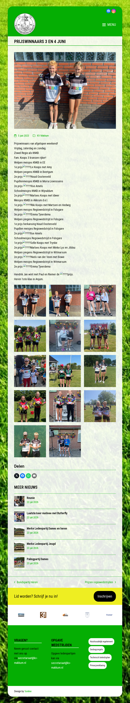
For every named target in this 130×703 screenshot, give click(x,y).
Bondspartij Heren (26, 582)
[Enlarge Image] (65, 90)
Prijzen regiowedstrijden (99, 582)
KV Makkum (43, 135)
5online (28, 691)
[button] (109, 25)
